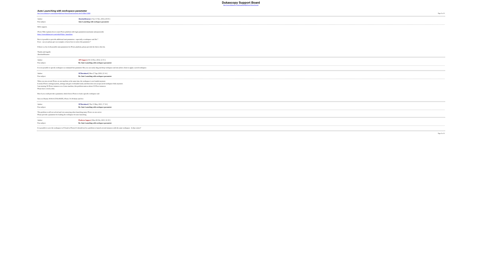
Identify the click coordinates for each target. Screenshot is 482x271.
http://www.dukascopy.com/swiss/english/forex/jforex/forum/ (241, 5)
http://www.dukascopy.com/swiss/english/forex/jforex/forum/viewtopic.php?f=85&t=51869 (63, 13)
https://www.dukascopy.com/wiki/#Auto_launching (55, 34)
